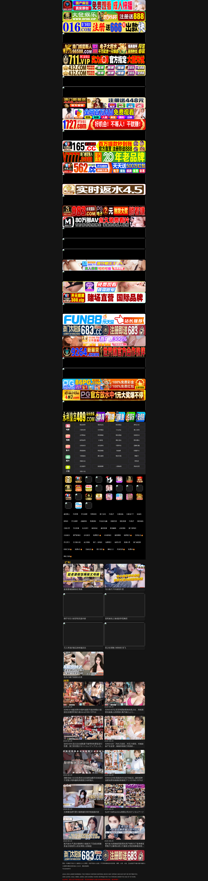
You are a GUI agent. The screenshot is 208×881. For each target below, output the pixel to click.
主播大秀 (67, 528)
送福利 (139, 514)
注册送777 (130, 514)
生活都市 (82, 466)
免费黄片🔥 (128, 535)
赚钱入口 (111, 549)
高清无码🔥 (121, 549)
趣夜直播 (104, 528)
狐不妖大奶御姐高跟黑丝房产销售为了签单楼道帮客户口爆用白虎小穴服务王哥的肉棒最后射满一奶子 (124, 846)
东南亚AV (137, 435)
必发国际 (122, 528)
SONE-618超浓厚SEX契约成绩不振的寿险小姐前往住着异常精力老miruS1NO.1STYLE (83, 710)
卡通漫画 (82, 456)
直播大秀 (127, 542)
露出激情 (100, 456)
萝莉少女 (137, 425)
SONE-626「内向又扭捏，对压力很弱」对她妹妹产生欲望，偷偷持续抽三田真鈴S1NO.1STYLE (124, 746)
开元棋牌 (84, 514)
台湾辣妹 (82, 435)
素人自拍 (137, 430)
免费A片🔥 (78, 549)
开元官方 (67, 542)
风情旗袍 (82, 451)
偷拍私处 (95, 528)
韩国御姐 (100, 435)
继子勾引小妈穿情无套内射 (75, 618)
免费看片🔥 (97, 535)
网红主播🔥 (68, 556)
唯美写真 (119, 456)
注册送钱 (120, 514)
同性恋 (137, 461)
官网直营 (93, 514)
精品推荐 (82, 425)
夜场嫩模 (113, 528)
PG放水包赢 (103, 521)
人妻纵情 (119, 466)
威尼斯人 (67, 514)
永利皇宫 (87, 535)
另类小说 (82, 471)
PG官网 (75, 514)
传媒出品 (82, 461)
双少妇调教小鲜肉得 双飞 (115, 647)
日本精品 (100, 430)
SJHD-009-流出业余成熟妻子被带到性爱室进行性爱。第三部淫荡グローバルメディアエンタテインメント (83, 746)
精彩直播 (123, 521)
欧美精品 (119, 425)
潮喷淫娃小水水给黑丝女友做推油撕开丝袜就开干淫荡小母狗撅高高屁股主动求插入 (83, 779)
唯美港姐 (119, 435)
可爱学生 (119, 445)
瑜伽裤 (118, 451)
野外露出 (137, 440)
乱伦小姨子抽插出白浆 (73, 677)
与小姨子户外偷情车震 (114, 589)
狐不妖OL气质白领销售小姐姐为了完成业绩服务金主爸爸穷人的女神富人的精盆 (83, 844)
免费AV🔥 (131, 549)
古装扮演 (82, 445)
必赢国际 (84, 521)
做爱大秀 (118, 542)
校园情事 (100, 466)
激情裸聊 (118, 535)
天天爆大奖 (77, 542)
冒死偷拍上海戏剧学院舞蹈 (116, 618)
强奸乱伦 (100, 425)
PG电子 (111, 514)
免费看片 (108, 542)
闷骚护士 (137, 451)
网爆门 (137, 456)
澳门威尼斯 (137, 542)
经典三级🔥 (68, 549)
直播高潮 (113, 521)
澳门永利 (103, 514)
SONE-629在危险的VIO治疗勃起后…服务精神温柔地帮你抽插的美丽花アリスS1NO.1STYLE (124, 779)
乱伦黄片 (85, 528)
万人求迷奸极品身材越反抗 (75, 647)
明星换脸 (100, 451)
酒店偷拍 (140, 521)
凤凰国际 (93, 521)
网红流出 (119, 440)
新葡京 (66, 521)
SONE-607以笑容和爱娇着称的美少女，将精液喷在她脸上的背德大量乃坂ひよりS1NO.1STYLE (124, 712)
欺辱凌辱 (82, 440)
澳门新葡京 (132, 528)
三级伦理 (82, 430)
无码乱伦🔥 (139, 535)
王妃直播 (76, 528)
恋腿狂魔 (137, 445)
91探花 (100, 440)
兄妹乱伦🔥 (89, 549)
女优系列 (100, 445)
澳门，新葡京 (97, 542)
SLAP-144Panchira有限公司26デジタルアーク (124, 812)
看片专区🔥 (101, 549)
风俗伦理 (137, 466)
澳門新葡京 (77, 535)
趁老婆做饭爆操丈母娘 (73, 589)
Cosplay (118, 430)
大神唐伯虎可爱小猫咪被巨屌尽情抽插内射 (81, 812)
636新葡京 (107, 535)
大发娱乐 (67, 535)
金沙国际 (87, 542)
